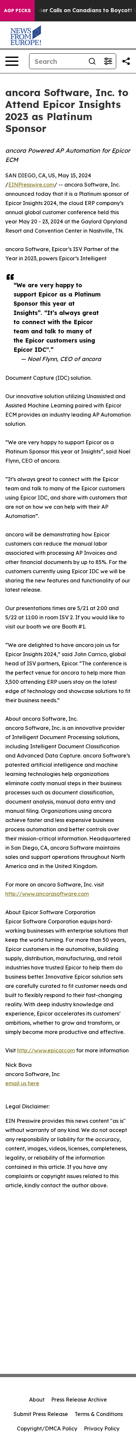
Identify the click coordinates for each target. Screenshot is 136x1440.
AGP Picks (17, 10)
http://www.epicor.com (46, 1050)
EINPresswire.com (31, 184)
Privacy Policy (101, 1428)
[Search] (92, 61)
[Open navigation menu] (11, 61)
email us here (22, 1083)
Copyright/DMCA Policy (47, 1428)
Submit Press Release (41, 1414)
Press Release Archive (79, 1399)
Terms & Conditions (99, 1414)
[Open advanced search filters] (108, 61)
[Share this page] (126, 61)
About (37, 1399)
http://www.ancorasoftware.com (47, 893)
